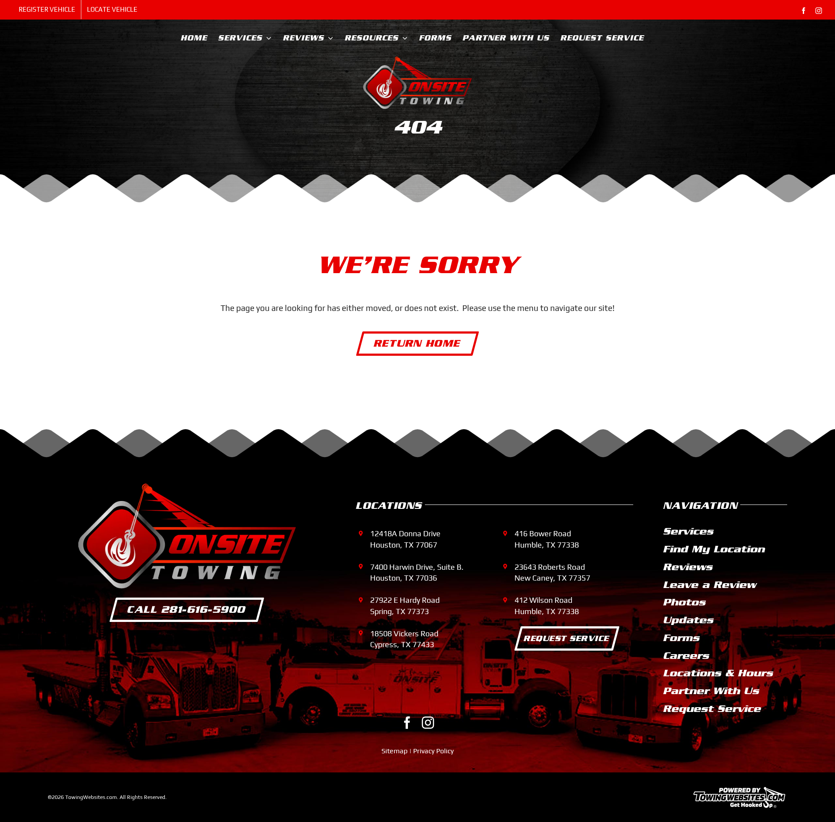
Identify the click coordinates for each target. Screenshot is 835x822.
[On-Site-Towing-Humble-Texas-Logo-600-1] (417, 60)
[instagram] (428, 723)
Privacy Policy (433, 751)
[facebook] (407, 723)
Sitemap (394, 751)
